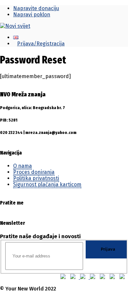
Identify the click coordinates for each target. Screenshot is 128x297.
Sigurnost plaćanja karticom (47, 184)
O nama (22, 166)
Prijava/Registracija (41, 44)
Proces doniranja (33, 172)
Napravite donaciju (36, 8)
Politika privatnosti (36, 178)
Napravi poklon (31, 14)
